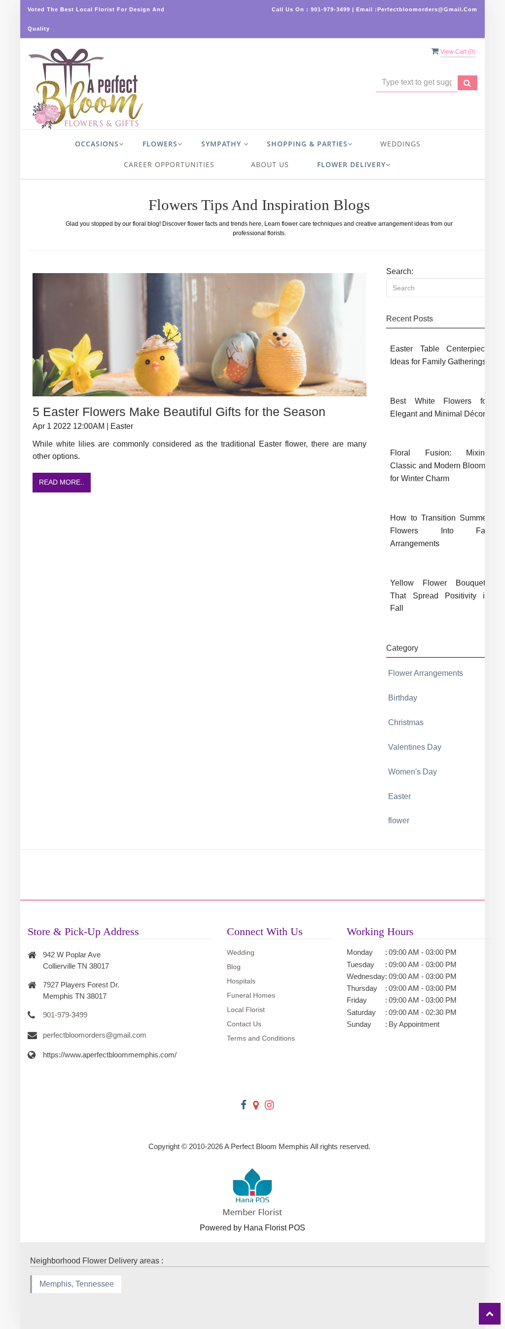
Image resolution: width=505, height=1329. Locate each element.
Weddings (400, 143)
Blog (234, 967)
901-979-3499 (65, 1015)
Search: (399, 271)
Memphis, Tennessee (76, 1284)
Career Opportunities (169, 164)
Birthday (402, 698)
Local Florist (246, 1010)
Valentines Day (414, 747)
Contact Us (244, 1024)
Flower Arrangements (425, 673)
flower (398, 820)
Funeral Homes (251, 995)
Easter (399, 796)
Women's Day (412, 772)
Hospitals (241, 981)
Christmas (406, 722)
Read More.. (61, 482)
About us (270, 164)
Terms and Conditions (261, 1038)
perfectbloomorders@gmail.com (94, 1035)
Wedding (240, 952)
